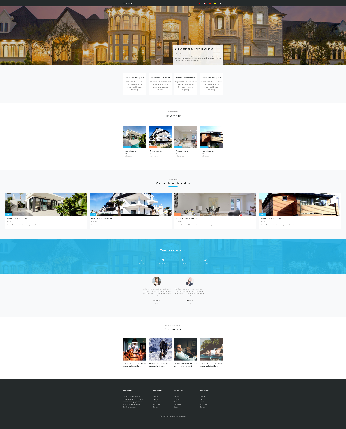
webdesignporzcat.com (178, 416)
